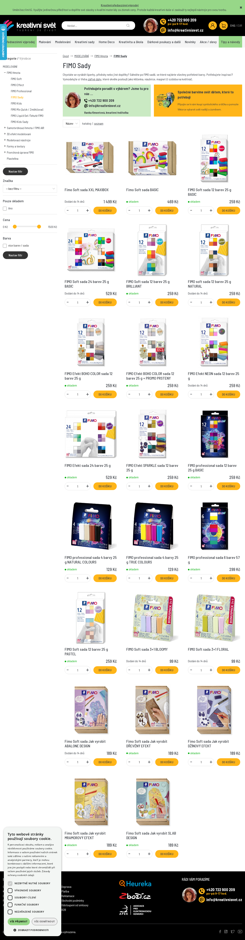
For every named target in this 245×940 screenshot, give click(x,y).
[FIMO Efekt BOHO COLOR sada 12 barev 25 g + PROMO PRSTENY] (152, 341)
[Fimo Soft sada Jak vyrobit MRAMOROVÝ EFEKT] (91, 801)
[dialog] (32, 881)
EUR (240, 25)
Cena (6, 220)
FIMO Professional (21, 91)
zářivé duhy (94, 79)
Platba (65, 891)
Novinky (190, 42)
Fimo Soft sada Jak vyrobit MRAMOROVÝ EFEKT (85, 835)
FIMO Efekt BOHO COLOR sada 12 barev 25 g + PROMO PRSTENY (150, 375)
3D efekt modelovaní (19, 134)
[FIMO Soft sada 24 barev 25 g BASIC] (91, 250)
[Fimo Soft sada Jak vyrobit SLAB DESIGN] (152, 801)
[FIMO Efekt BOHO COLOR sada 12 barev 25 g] (91, 341)
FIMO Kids (16, 103)
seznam (98, 123)
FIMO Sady (17, 97)
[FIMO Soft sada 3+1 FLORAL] (214, 617)
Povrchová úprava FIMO (20, 152)
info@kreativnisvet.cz (185, 30)
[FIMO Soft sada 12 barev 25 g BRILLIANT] (152, 250)
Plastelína (12, 158)
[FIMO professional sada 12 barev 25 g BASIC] (214, 433)
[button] (32, 930)
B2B (63, 909)
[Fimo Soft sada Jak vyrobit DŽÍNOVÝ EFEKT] (214, 709)
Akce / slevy (208, 42)
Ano (10, 208)
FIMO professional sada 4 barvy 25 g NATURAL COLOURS (91, 559)
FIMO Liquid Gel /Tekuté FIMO (27, 115)
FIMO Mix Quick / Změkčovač (27, 109)
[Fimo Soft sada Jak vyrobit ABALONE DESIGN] (91, 709)
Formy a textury (16, 146)
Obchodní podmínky (72, 900)
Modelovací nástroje (19, 140)
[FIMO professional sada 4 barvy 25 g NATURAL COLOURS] (91, 525)
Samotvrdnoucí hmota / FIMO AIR (25, 128)
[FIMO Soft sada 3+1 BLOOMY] (152, 617)
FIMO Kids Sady (19, 121)
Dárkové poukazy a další (164, 42)
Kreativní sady (85, 42)
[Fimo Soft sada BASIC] (152, 158)
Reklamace (67, 896)
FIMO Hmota (13, 72)
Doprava (66, 886)
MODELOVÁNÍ (10, 66)
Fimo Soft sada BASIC (142, 189)
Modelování (63, 42)
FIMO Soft (16, 79)
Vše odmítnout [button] (44, 921)
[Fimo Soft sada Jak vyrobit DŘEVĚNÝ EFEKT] (152, 709)
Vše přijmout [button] (18, 921)
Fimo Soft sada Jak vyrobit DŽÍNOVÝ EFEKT (208, 743)
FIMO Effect (17, 85)
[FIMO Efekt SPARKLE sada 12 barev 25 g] (152, 433)
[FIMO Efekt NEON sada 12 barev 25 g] (214, 341)
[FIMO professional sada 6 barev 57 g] (214, 525)
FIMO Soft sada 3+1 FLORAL (208, 649)
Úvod (66, 56)
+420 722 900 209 (182, 20)
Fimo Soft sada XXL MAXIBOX (87, 189)
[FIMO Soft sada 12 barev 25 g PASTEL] (91, 617)
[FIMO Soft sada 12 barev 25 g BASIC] (214, 158)
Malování (45, 42)
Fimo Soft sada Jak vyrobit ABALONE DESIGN (85, 743)
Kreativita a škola (131, 42)
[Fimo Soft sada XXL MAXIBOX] (91, 158)
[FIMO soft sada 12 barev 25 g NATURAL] (214, 250)
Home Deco (107, 42)
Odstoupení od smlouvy (74, 905)
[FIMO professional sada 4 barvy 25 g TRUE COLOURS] (152, 525)
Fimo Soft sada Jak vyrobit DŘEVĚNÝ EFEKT (146, 743)
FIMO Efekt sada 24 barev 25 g (88, 465)
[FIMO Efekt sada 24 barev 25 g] (91, 433)
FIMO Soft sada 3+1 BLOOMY (147, 649)
